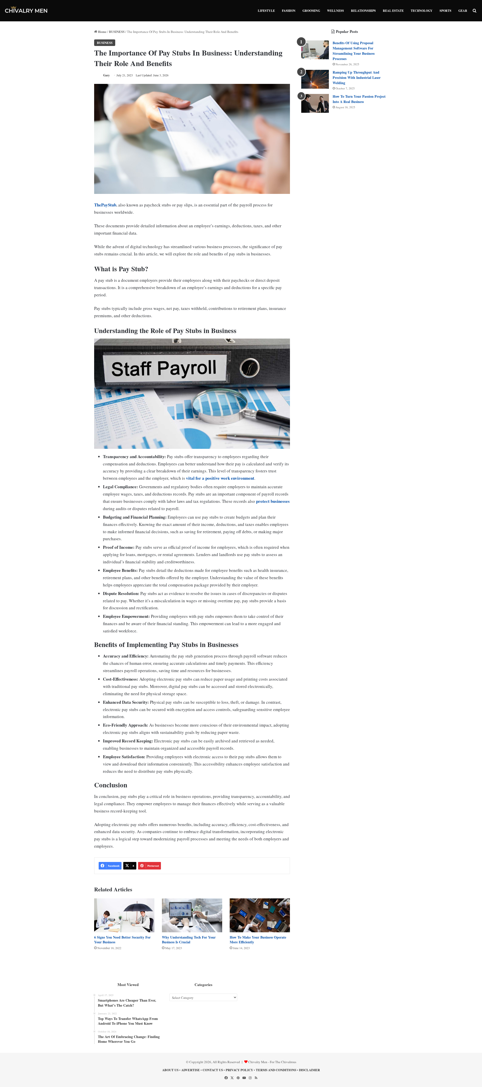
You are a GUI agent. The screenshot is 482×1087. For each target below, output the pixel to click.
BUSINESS (117, 31)
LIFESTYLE (266, 11)
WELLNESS (335, 11)
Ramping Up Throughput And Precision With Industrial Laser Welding (357, 77)
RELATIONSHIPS (363, 11)
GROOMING (311, 11)
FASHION (288, 11)
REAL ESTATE (393, 11)
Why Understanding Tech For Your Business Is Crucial (189, 940)
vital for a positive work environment (220, 478)
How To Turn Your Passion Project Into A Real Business (359, 99)
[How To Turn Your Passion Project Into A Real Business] (315, 103)
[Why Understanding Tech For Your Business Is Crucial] (192, 915)
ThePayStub (105, 205)
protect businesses (273, 501)
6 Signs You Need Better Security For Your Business (122, 940)
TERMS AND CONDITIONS (276, 1069)
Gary (106, 75)
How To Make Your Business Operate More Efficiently (258, 940)
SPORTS (445, 11)
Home (101, 31)
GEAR (462, 11)
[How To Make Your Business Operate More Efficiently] (260, 915)
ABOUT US (170, 1069)
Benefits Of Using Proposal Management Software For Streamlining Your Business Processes (354, 50)
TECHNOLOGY (422, 11)
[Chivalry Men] (26, 10)
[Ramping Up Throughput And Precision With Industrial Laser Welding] (315, 79)
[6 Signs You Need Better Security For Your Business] (124, 915)
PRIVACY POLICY (239, 1069)
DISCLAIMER (309, 1069)
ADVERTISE (190, 1069)
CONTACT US (213, 1069)
